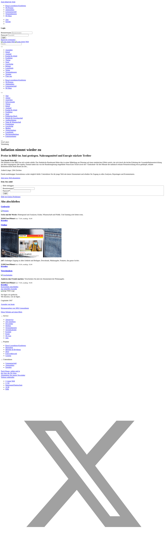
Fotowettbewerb (11, 354)
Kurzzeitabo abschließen (9, 287)
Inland (7, 52)
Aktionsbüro (9, 10)
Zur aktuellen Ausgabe (9, 289)
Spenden (8, 367)
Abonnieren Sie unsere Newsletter (13, 375)
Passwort (4, 35)
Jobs (7, 338)
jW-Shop (8, 16)
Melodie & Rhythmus (13, 350)
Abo (7, 20)
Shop (7, 352)
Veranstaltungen (11, 14)
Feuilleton (8, 58)
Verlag (7, 70)
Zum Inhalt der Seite (8, 2)
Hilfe (7, 389)
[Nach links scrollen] (2, 92)
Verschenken (6, 271)
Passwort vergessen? (8, 40)
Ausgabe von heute (8, 304)
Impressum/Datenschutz (13, 385)
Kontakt (8, 332)
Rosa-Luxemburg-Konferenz (15, 6)
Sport (7, 62)
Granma (8, 356)
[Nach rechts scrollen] (2, 140)
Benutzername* (8, 188)
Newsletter (9, 324)
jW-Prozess (9, 8)
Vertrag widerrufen (7, 377)
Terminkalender (10, 330)
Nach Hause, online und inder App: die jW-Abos (10, 372)
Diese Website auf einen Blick (11, 312)
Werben (8, 326)
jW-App (8, 336)
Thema (7, 60)
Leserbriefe (9, 68)
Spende (8, 22)
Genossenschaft (10, 12)
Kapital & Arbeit (11, 56)
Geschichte (9, 64)
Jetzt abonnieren (10, 178)
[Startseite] (15, 42)
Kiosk (7, 334)
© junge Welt (10, 381)
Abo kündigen (10, 322)
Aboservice (9, 320)
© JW (7, 383)
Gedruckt (5, 206)
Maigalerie (9, 347)
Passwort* (6, 191)
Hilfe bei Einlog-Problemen (10, 197)
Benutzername (6, 33)
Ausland (8, 54)
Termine (8, 74)
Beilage (8, 66)
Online (4, 225)
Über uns (8, 76)
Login (3, 37)
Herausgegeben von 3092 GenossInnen (15, 308)
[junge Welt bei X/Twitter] (82, 555)
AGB (7, 387)
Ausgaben (9, 50)
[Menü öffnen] (2, 46)
